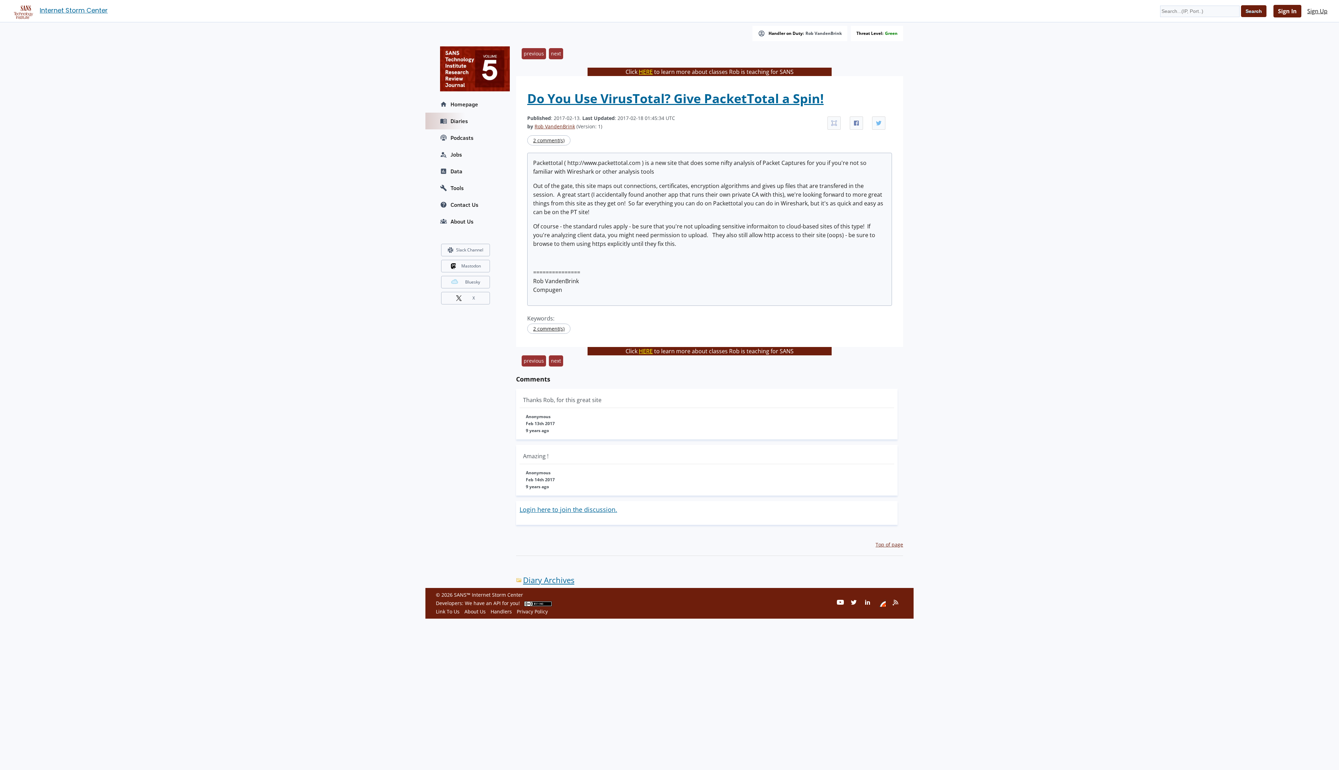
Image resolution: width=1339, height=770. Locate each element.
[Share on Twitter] (878, 123)
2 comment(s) (549, 140)
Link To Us (448, 611)
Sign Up (1317, 11)
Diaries (459, 121)
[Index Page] (22, 11)
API (497, 603)
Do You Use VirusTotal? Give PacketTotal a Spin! (675, 98)
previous (534, 53)
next (556, 53)
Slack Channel (469, 250)
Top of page (889, 544)
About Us (462, 221)
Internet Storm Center (74, 10)
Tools (457, 188)
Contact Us (464, 205)
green (891, 33)
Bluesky (472, 282)
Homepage (464, 104)
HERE (646, 72)
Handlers (501, 611)
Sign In (1287, 11)
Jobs (456, 154)
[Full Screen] (834, 123)
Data (456, 171)
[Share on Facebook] (856, 123)
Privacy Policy (532, 611)
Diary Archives (548, 580)
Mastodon (471, 266)
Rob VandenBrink (823, 33)
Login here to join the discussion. (568, 509)
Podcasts (462, 138)
